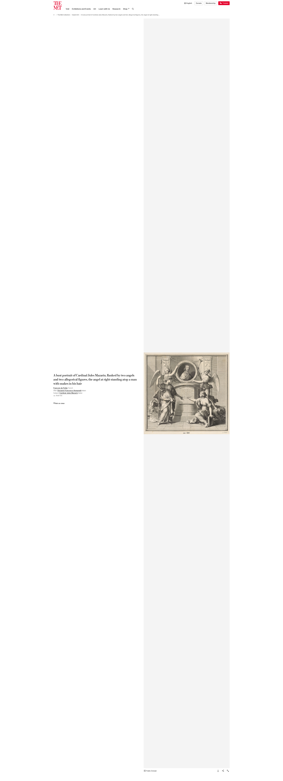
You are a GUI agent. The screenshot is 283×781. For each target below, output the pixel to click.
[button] (187, 393)
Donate (199, 3)
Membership (211, 3)
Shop (125, 9)
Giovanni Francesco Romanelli (69, 391)
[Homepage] (57, 5)
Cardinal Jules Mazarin (68, 393)
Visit (67, 9)
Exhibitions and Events (81, 9)
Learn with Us (104, 9)
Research (116, 9)
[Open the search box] (133, 9)
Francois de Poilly (60, 388)
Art (94, 9)
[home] (54, 15)
